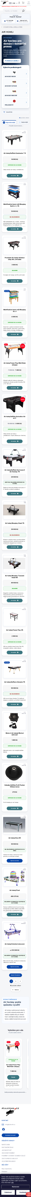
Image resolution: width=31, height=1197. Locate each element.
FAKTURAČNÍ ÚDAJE (7, 1147)
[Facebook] (3, 1129)
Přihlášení (4, 1171)
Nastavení (15, 1187)
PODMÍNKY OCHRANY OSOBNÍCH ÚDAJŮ (13, 1155)
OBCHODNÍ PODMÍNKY (8, 1153)
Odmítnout (8, 1192)
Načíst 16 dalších (15, 975)
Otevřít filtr (9, 112)
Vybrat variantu (14, 860)
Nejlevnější (24, 122)
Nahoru (17, 989)
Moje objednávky (7, 1168)
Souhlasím (23, 1192)
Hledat (23, 11)
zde (12, 1182)
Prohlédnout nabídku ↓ (12, 60)
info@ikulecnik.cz (10, 1124)
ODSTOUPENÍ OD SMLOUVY (10, 1158)
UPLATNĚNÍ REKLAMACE (9, 1161)
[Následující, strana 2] (15, 981)
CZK (13, 3)
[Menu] (29, 2)
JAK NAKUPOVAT (7, 1150)
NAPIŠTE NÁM (6, 1144)
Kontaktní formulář (10, 1135)
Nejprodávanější (10, 122)
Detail (13, 1077)
